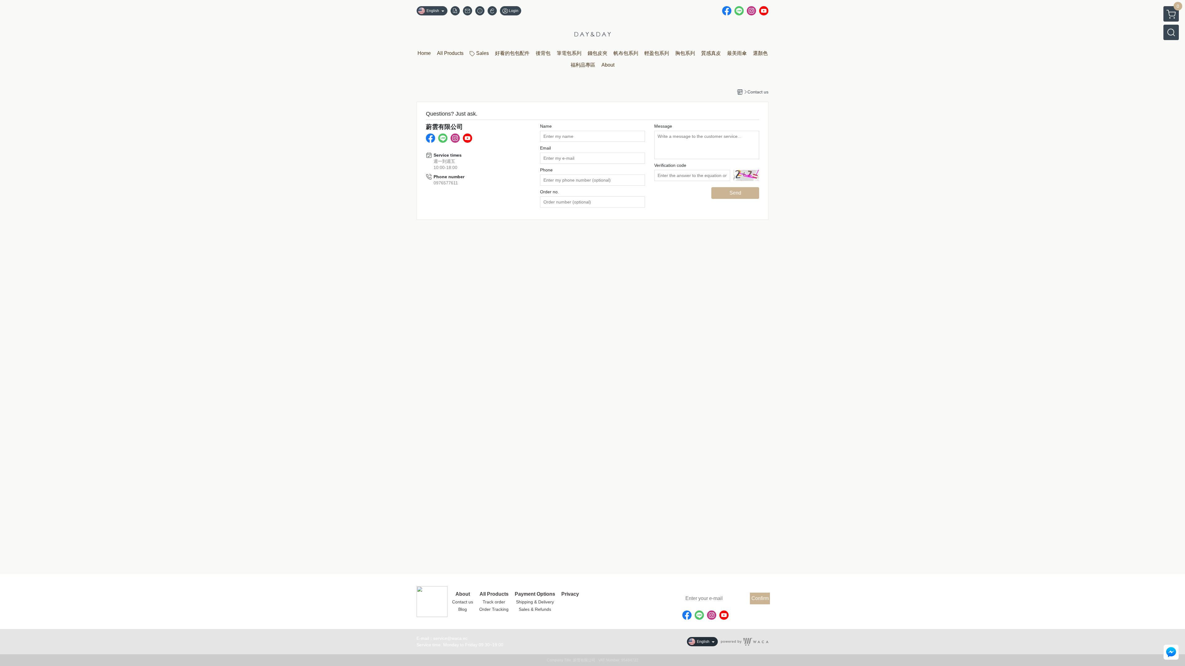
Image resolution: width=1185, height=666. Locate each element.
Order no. (549, 191)
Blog (462, 609)
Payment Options (535, 594)
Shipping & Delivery (535, 602)
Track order (494, 602)
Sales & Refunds (535, 609)
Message (663, 126)
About (462, 594)
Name (546, 126)
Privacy (570, 594)
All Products (494, 594)
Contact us (462, 602)
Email (545, 148)
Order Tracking (494, 609)
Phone (546, 169)
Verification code (670, 165)
